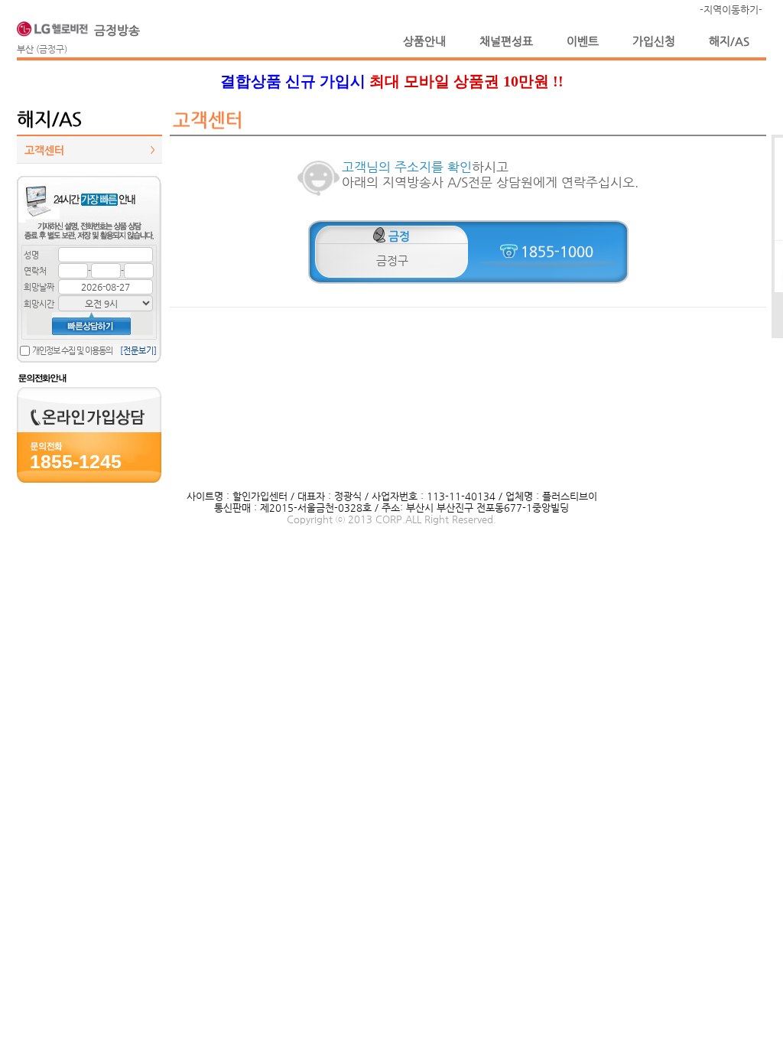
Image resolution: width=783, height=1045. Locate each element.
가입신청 (653, 40)
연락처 (35, 271)
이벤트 (583, 40)
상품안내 (424, 40)
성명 (31, 255)
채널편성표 (506, 40)
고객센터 (89, 150)
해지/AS (729, 40)
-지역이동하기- (731, 9)
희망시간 (39, 304)
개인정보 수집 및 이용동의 (72, 351)
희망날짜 (39, 287)
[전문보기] (138, 351)
